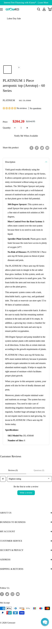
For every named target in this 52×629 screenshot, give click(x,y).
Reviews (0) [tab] (13, 470)
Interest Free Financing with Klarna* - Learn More (26, 2)
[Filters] (3, 479)
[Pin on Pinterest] (37, 148)
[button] (10, 108)
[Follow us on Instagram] (12, 594)
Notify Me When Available (26, 136)
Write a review (26, 492)
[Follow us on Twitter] (7, 594)
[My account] (44, 9)
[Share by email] (47, 148)
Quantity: (7, 128)
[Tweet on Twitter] (42, 148)
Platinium (9, 100)
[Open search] (38, 9)
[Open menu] (1, 9)
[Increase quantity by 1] (27, 128)
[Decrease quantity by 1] (15, 128)
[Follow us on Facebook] (2, 594)
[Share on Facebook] (31, 148)
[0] (49, 9)
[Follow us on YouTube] (18, 594)
